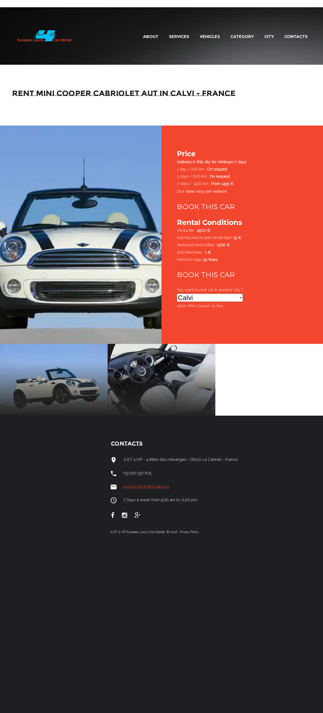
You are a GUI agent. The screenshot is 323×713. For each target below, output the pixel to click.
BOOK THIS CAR (206, 206)
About (150, 36)
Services (179, 36)
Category (242, 36)
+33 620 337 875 (137, 473)
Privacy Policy (189, 532)
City (269, 36)
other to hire (200, 306)
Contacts (296, 36)
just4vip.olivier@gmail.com (146, 486)
